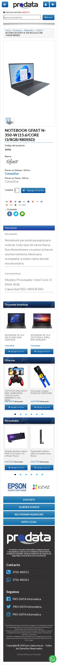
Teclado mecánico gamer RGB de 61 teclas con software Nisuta (16, 453)
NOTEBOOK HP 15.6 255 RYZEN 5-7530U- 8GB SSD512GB (40, 337)
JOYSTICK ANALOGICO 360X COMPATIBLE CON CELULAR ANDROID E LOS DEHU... (16, 394)
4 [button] (31, 414)
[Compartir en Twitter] (15, 213)
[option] (16, 332)
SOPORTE (29, 499)
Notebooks (29, 30)
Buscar (49, 17)
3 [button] (26, 414)
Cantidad (9, 190)
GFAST (39, 30)
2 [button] (20, 414)
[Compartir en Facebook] (9, 213)
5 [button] (36, 414)
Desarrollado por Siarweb (29, 654)
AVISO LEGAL (29, 521)
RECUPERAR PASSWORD (29, 514)
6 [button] (42, 414)
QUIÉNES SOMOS (29, 507)
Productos (17, 30)
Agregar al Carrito (35, 190)
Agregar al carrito (17, 351)
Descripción (11, 228)
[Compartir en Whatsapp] (22, 213)
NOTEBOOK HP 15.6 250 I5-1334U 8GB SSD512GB (14, 337)
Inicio (8, 30)
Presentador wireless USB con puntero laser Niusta (41, 453)
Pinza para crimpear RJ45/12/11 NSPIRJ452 (41, 392)
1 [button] (15, 414)
